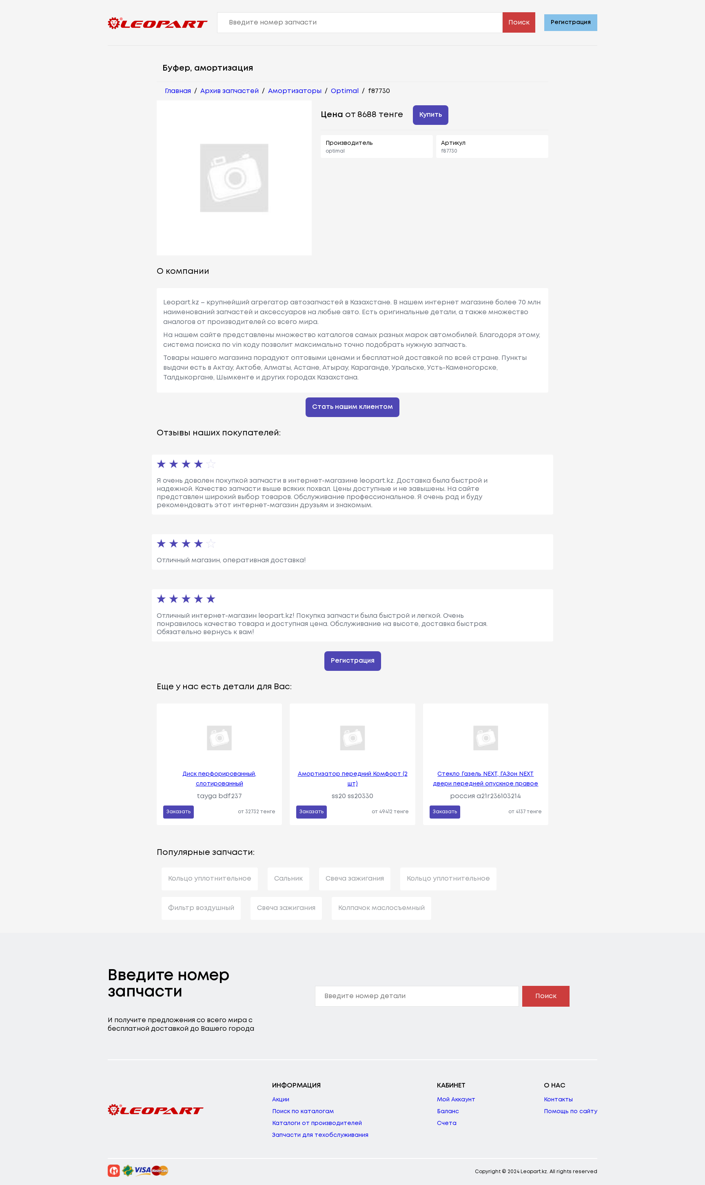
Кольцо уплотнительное (209, 879)
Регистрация (571, 22)
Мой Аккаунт (456, 1099)
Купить (430, 115)
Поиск (519, 23)
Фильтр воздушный (201, 908)
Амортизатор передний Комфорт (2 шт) (353, 779)
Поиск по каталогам (303, 1111)
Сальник (288, 879)
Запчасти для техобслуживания (320, 1135)
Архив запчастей (229, 91)
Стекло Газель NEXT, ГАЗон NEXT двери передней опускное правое (485, 779)
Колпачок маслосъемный (381, 908)
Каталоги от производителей (317, 1123)
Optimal (345, 91)
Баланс (448, 1111)
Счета (447, 1123)
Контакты (558, 1099)
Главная (178, 91)
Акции (280, 1099)
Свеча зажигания (355, 879)
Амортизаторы (294, 91)
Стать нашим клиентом (352, 407)
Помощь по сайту (570, 1111)
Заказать (178, 812)
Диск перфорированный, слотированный (219, 779)
